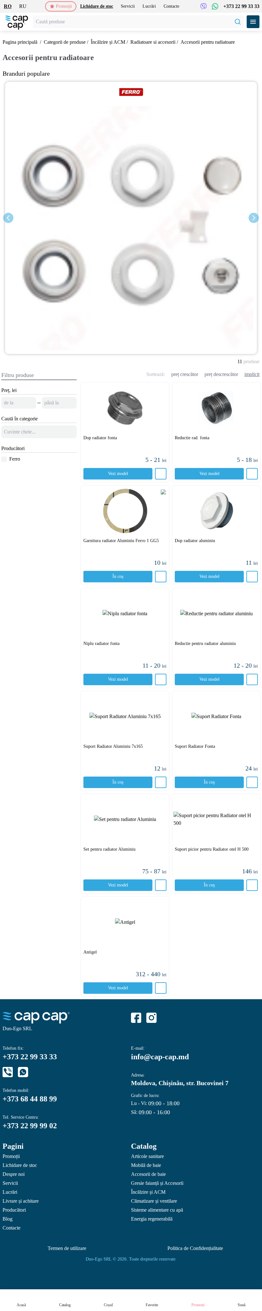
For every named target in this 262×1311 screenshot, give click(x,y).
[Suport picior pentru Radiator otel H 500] (216, 819)
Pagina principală (20, 42)
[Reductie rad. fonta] (216, 407)
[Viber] (8, 1072)
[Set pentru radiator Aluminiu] (125, 819)
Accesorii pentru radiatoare (208, 42)
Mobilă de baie (146, 1165)
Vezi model (118, 473)
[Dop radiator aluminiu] (216, 510)
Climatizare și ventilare (154, 1201)
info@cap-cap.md (160, 1057)
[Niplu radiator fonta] (125, 613)
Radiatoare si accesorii (152, 42)
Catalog (144, 1146)
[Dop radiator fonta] (125, 407)
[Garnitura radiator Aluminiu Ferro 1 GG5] (125, 510)
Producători (14, 1210)
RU (23, 6)
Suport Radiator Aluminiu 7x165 (113, 746)
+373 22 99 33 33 (241, 6)
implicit (251, 374)
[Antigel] (125, 922)
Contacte (171, 6)
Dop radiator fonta (100, 437)
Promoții (64, 6)
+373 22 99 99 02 (30, 1126)
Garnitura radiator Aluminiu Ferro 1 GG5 (121, 540)
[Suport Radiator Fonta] (216, 716)
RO (8, 6)
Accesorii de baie (148, 1174)
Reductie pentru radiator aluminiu (205, 643)
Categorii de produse (65, 42)
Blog (7, 1219)
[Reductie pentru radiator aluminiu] (216, 613)
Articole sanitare (147, 1156)
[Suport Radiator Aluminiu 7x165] (125, 716)
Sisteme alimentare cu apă (157, 1210)
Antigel (90, 952)
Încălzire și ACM (108, 42)
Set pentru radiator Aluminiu (109, 849)
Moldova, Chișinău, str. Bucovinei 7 (179, 1082)
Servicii (128, 6)
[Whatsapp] (23, 1072)
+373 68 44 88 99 (30, 1099)
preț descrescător (221, 374)
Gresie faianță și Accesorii (157, 1183)
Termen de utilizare (67, 1248)
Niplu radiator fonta (101, 643)
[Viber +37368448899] (203, 6)
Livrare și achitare (21, 1201)
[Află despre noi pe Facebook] (136, 1018)
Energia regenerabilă (152, 1219)
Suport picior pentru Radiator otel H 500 (212, 849)
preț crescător (184, 374)
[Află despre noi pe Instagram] (151, 1018)
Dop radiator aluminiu (195, 540)
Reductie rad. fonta (192, 437)
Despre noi (14, 1174)
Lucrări (149, 6)
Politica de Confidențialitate (195, 1248)
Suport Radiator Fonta (195, 746)
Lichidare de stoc (96, 6)
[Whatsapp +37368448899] (215, 6)
